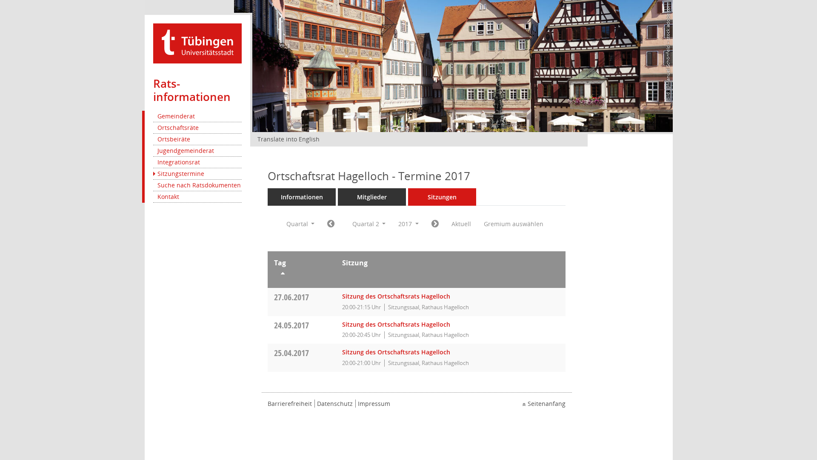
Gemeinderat (176, 116)
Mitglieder (372, 197)
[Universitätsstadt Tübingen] (197, 43)
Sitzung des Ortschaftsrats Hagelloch (396, 296)
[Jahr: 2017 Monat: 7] (435, 224)
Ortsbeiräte (173, 139)
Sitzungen (442, 197)
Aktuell (461, 224)
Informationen (302, 197)
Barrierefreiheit (290, 404)
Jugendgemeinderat (185, 151)
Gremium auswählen (513, 224)
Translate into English (288, 139)
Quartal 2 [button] (366, 224)
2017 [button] (406, 224)
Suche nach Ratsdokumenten (199, 185)
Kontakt (168, 197)
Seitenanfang (547, 404)
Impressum (374, 404)
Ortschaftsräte (178, 128)
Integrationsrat (178, 162)
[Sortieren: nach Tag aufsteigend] (301, 275)
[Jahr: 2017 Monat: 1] (331, 224)
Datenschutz (335, 404)
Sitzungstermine (180, 174)
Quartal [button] (298, 224)
